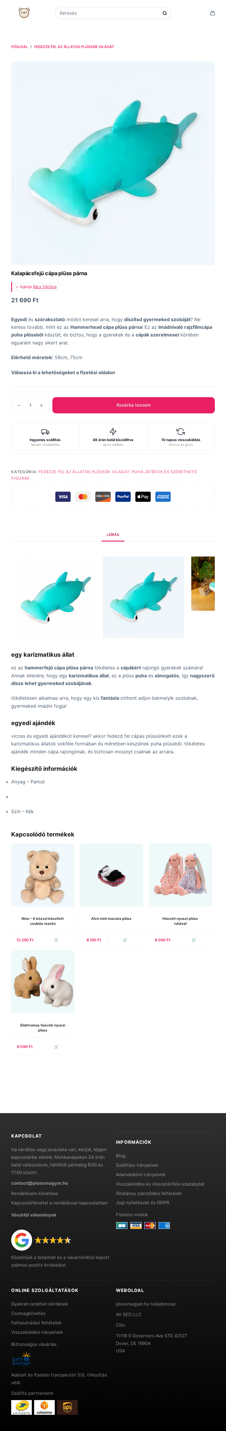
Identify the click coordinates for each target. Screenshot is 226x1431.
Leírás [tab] (113, 534)
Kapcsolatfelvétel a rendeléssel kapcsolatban (59, 1203)
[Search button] (165, 13)
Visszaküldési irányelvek (37, 1332)
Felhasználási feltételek (36, 1323)
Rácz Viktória (44, 286)
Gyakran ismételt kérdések (39, 1304)
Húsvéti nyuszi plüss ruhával (180, 921)
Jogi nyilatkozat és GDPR (142, 1202)
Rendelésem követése (34, 1193)
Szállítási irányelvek (137, 1165)
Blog (120, 1155)
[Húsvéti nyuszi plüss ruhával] (180, 875)
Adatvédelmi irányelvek (140, 1174)
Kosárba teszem (134, 405)
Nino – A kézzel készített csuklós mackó (42, 921)
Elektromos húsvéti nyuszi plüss (42, 1027)
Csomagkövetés (28, 1313)
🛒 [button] (56, 940)
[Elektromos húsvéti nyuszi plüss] (42, 982)
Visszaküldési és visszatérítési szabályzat (160, 1184)
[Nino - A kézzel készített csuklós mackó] (42, 875)
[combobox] (109, 13)
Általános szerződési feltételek (149, 1193)
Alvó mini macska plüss (111, 918)
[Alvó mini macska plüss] (111, 875)
